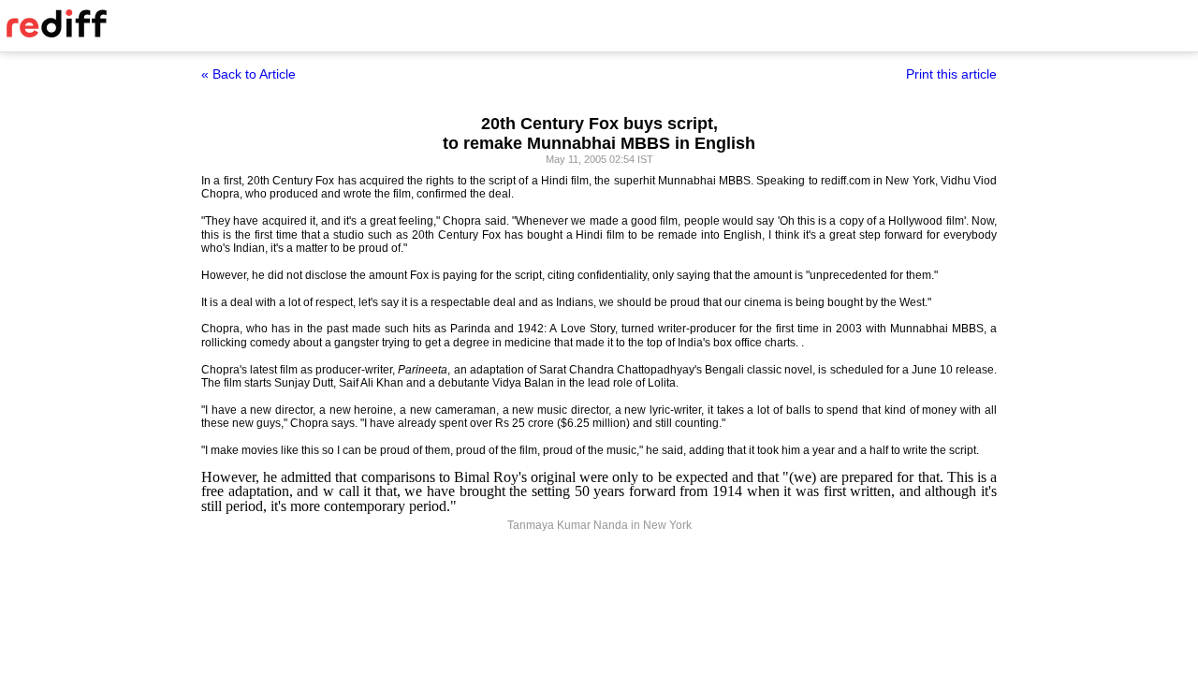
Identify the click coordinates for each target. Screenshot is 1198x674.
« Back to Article (248, 73)
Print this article (951, 73)
